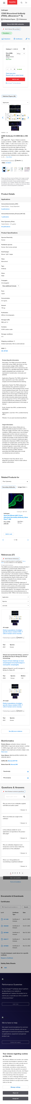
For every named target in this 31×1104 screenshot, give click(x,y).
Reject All (15, 1093)
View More (9, 157)
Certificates (19, 39)
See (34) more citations (15, 731)
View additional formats (9, 286)
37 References (22, 19)
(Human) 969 (14, 764)
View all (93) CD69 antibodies (15, 24)
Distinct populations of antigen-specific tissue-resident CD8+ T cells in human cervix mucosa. (13, 631)
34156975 (8, 163)
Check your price (11, 73)
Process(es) (7, 777)
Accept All (15, 1098)
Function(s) (6, 771)
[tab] (15, 771)
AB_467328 (4, 351)
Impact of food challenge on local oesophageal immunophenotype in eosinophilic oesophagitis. (14, 663)
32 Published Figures (9, 19)
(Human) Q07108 (12, 761)
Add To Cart (15, 79)
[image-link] (15, 117)
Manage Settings (15, 1087)
